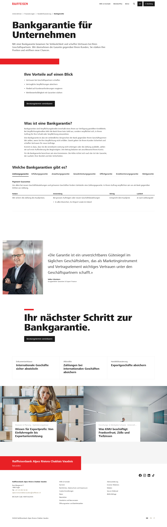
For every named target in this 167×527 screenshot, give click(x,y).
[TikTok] (153, 475)
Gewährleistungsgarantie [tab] (84, 174)
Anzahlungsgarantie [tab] (60, 174)
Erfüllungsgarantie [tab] (40, 174)
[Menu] (139, 3)
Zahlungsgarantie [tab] (20, 174)
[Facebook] (140, 475)
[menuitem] (104, 3)
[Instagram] (144, 475)
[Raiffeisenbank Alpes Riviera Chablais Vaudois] (20, 4)
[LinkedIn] (148, 475)
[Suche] (134, 3)
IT (154, 518)
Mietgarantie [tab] (148, 174)
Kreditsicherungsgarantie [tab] (127, 174)
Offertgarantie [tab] (106, 174)
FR (151, 518)
